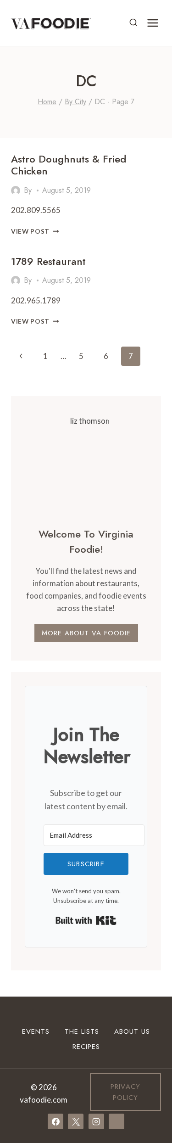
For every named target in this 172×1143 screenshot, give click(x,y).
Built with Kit (86, 920)
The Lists (82, 1031)
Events (36, 1031)
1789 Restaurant (48, 261)
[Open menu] (152, 23)
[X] (75, 1121)
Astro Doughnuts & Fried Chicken (68, 164)
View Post (35, 231)
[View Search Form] (133, 23)
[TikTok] (116, 1121)
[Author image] (15, 190)
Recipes (86, 1047)
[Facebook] (55, 1121)
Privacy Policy (125, 1092)
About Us (132, 1031)
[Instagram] (96, 1121)
